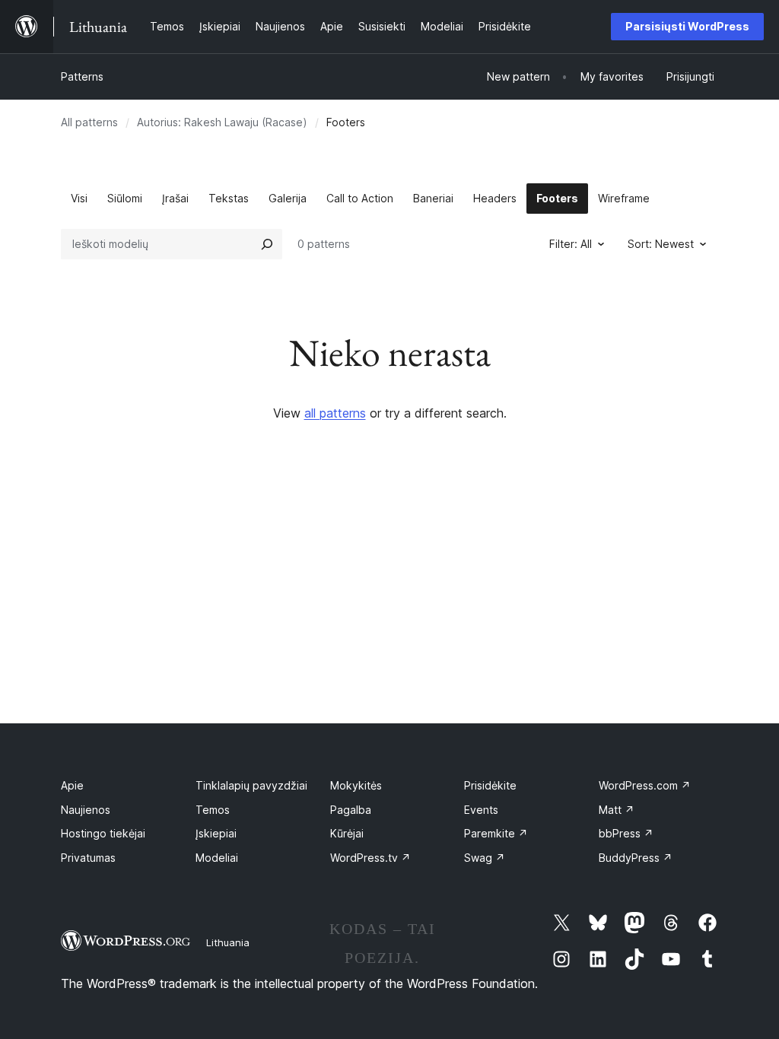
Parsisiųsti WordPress (687, 26)
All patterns (89, 122)
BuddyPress (635, 857)
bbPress (626, 833)
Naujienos (85, 809)
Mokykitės (356, 785)
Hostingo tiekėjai (103, 833)
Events (481, 809)
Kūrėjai (347, 833)
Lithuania (228, 942)
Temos (213, 809)
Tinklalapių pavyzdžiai (251, 785)
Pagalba (350, 809)
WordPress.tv (370, 857)
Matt (616, 809)
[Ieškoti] (267, 244)
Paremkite (496, 833)
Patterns (82, 76)
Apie (72, 785)
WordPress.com (645, 785)
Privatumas (88, 857)
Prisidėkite (490, 785)
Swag (484, 857)
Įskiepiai (216, 833)
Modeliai (217, 857)
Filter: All (570, 243)
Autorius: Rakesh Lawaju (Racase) (222, 122)
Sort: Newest (661, 243)
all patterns (335, 413)
